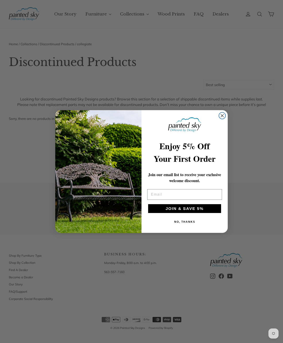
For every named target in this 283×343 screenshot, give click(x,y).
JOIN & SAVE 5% (185, 208)
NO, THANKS (184, 221)
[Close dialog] (222, 115)
